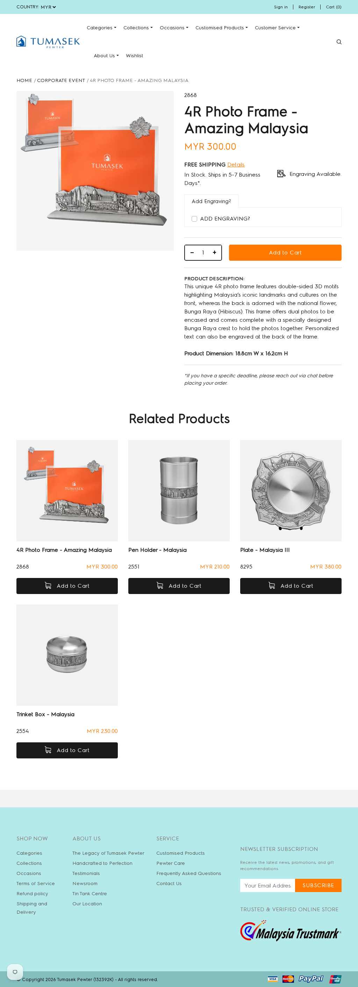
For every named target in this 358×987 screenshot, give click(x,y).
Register (307, 7)
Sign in (281, 7)
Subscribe (318, 885)
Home (24, 80)
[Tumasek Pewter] (48, 42)
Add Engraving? (225, 218)
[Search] (339, 42)
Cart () (334, 7)
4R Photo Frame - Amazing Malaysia (64, 550)
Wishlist (134, 56)
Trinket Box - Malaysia (45, 714)
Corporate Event (61, 80)
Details (236, 164)
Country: (27, 6)
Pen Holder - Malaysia (157, 550)
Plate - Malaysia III (265, 550)
